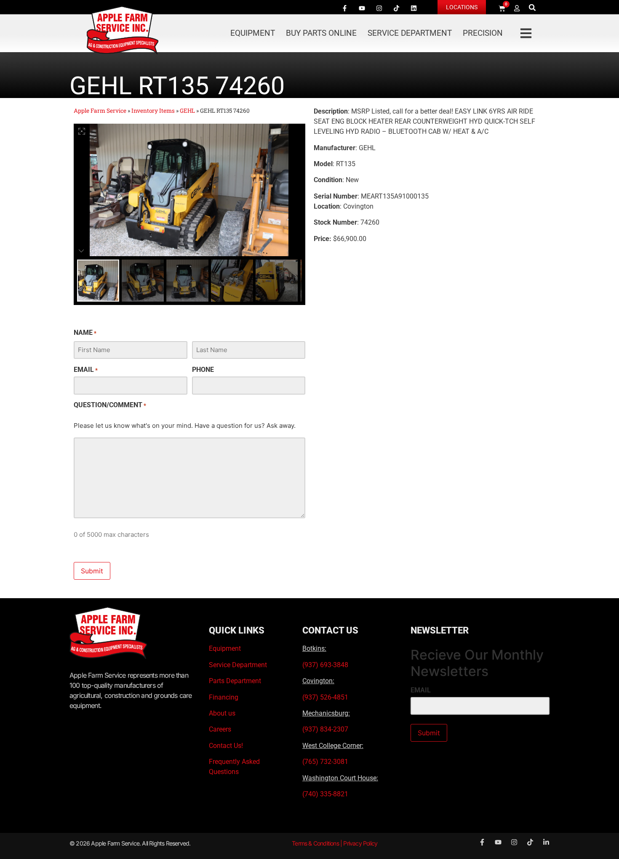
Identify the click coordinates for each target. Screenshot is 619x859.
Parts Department (235, 681)
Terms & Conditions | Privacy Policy (334, 843)
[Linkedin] (413, 8)
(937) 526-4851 (325, 697)
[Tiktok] (396, 8)
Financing (223, 697)
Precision (483, 33)
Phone (203, 369)
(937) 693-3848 (325, 665)
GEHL (187, 110)
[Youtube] (361, 8)
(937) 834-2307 (325, 729)
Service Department (410, 33)
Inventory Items (153, 110)
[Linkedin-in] (546, 842)
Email (86, 369)
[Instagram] (379, 8)
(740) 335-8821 (326, 794)
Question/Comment (110, 405)
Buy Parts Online (321, 33)
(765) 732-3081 (325, 762)
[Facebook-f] (344, 8)
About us (222, 713)
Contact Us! (226, 746)
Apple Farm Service (100, 110)
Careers (220, 729)
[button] (532, 7)
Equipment (252, 33)
